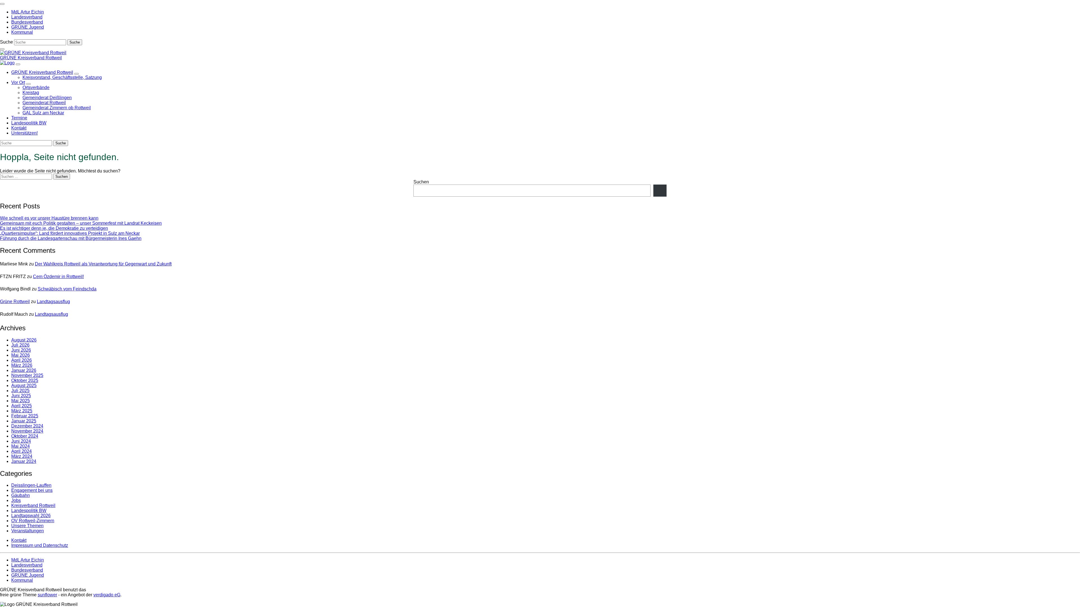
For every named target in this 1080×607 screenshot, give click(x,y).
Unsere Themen (27, 525)
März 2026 (21, 365)
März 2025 (21, 410)
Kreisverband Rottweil (33, 505)
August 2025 (24, 385)
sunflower (47, 594)
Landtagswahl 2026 (31, 515)
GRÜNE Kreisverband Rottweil (31, 57)
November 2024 (27, 431)
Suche (6, 42)
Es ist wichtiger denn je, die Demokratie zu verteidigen (54, 228)
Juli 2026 (20, 345)
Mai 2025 (20, 400)
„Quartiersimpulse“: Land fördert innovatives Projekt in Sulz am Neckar (70, 233)
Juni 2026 (21, 350)
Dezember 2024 (27, 426)
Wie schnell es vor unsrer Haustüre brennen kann (49, 218)
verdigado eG (106, 594)
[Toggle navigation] (2, 4)
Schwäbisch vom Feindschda (67, 289)
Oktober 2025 (24, 380)
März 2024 (21, 456)
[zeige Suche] (2, 49)
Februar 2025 (24, 415)
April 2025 (21, 405)
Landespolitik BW (28, 510)
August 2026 (24, 340)
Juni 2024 (21, 441)
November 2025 (27, 375)
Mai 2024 (20, 446)
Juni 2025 (21, 395)
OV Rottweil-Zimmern (32, 520)
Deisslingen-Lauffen (31, 485)
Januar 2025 (23, 421)
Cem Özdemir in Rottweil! (58, 276)
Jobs (16, 500)
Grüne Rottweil (15, 301)
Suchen (421, 181)
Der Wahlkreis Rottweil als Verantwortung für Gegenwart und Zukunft (103, 264)
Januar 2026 (23, 370)
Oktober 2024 (24, 436)
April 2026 (21, 360)
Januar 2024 (23, 461)
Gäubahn (20, 495)
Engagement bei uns (32, 490)
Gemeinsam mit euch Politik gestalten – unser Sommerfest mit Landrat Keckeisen (81, 223)
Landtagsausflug (53, 301)
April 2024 (21, 451)
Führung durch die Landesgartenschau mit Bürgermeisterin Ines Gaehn (70, 238)
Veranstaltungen (27, 530)
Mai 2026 (20, 355)
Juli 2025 (20, 390)
